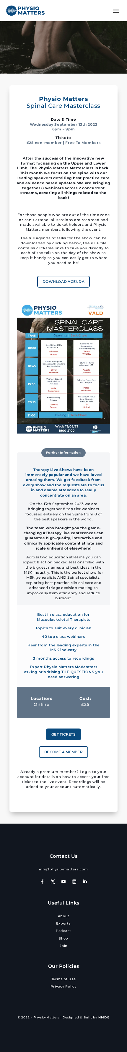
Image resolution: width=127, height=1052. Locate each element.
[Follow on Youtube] (63, 881)
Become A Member (63, 752)
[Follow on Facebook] (42, 881)
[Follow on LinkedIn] (85, 881)
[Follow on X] (53, 881)
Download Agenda (63, 281)
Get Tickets (63, 734)
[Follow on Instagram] (74, 881)
